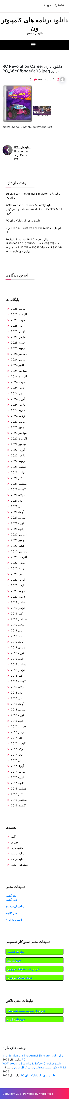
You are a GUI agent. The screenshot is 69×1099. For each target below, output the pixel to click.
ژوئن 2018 (17, 692)
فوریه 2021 (17, 523)
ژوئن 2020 (17, 568)
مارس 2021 (18, 517)
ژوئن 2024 (17, 387)
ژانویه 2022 (18, 461)
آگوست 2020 (19, 557)
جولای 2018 (18, 687)
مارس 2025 (18, 337)
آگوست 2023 (19, 438)
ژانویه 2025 (18, 348)
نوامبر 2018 (18, 670)
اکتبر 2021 (17, 478)
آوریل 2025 (18, 331)
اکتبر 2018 (17, 675)
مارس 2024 (18, 404)
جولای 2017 (18, 749)
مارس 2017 (18, 771)
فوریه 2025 (18, 342)
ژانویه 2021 (17, 528)
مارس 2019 (18, 647)
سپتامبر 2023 (19, 433)
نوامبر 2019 (18, 608)
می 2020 (16, 574)
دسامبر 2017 (18, 726)
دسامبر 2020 (19, 534)
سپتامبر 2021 (19, 483)
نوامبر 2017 (17, 732)
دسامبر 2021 (18, 466)
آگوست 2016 (18, 805)
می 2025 (16, 325)
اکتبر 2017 (17, 737)
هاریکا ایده (11, 913)
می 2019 (16, 636)
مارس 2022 (18, 455)
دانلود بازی (17, 847)
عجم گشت (12, 899)
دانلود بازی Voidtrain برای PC (23, 220)
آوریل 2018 (17, 703)
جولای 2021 (18, 495)
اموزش (15, 842)
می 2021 (16, 506)
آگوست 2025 (19, 314)
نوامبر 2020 (18, 540)
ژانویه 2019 (17, 658)
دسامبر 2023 (19, 421)
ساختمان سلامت (15, 906)
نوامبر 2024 (18, 359)
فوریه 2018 (17, 715)
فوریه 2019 (17, 653)
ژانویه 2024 (18, 416)
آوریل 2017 (17, 766)
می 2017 (16, 760)
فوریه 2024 (18, 410)
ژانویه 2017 (17, 783)
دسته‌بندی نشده (19, 864)
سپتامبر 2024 (19, 370)
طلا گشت (11, 895)
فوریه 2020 (18, 591)
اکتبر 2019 (17, 613)
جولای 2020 (18, 562)
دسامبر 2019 (18, 602)
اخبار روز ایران (14, 919)
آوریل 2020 (18, 579)
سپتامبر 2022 (19, 444)
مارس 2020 (18, 585)
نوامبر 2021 (18, 472)
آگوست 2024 (19, 376)
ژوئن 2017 (17, 754)
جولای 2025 (18, 320)
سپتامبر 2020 (19, 551)
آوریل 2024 (18, 399)
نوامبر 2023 (18, 427)
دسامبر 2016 (18, 788)
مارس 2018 (18, 709)
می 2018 (16, 698)
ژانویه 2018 (17, 720)
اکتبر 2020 (17, 545)
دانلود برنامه (17, 853)
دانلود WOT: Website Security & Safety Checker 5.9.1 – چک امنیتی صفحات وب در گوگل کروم (34, 209)
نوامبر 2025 (18, 308)
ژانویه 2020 (18, 596)
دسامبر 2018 (18, 664)
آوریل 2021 (17, 512)
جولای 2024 (18, 382)
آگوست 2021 (18, 489)
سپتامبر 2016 (19, 799)
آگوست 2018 (18, 681)
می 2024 (16, 393)
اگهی (13, 836)
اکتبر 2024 (17, 365)
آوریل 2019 (17, 641)
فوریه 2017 (17, 777)
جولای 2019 (18, 624)
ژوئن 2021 (17, 500)
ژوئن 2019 (17, 630)
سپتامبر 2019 (19, 619)
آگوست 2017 (18, 743)
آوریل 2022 (18, 449)
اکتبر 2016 (17, 794)
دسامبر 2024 (19, 353)
